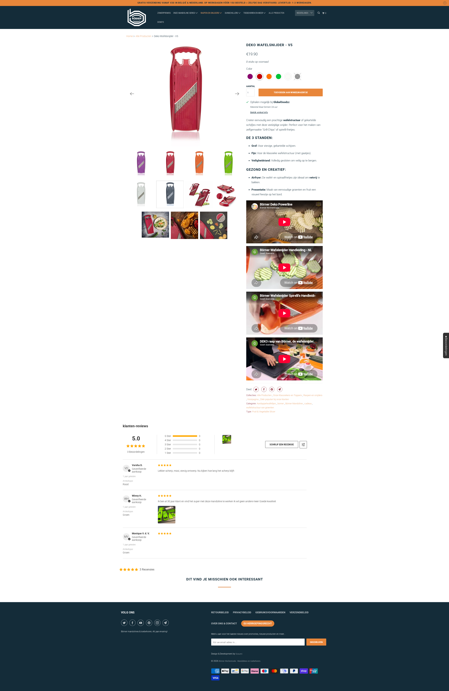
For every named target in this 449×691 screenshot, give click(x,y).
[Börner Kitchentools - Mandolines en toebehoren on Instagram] (158, 623)
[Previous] (132, 94)
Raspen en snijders (210, 13)
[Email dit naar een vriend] (279, 389)
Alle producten (276, 13)
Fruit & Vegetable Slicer (263, 411)
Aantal (250, 86)
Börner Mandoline (294, 403)
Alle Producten (143, 36)
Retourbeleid (220, 612)
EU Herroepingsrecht (258, 623)
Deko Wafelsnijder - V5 (269, 45)
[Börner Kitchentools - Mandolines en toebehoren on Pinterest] (149, 623)
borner (280, 403)
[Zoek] (319, 13)
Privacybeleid (242, 612)
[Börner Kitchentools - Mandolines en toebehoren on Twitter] (125, 623)
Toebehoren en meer (253, 13)
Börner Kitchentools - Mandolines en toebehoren (239, 661)
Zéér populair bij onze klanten (274, 399)
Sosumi (239, 654)
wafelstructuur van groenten (260, 407)
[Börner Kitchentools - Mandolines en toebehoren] (137, 17)
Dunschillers (231, 13)
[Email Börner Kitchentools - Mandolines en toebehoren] (166, 623)
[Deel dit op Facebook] (263, 389)
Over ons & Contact (224, 623)
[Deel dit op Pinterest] (271, 389)
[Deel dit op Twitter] (256, 389)
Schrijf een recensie (282, 444)
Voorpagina (253, 399)
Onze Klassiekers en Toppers (287, 395)
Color (249, 68)
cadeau (308, 403)
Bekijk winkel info (259, 112)
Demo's (160, 22)
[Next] (237, 94)
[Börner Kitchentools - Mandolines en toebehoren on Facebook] (133, 623)
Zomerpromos (164, 13)
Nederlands (303, 13)
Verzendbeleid (299, 612)
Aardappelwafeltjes (266, 403)
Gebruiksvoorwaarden (270, 612)
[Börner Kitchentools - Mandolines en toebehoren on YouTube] (141, 623)
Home (129, 36)
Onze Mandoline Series (184, 13)
